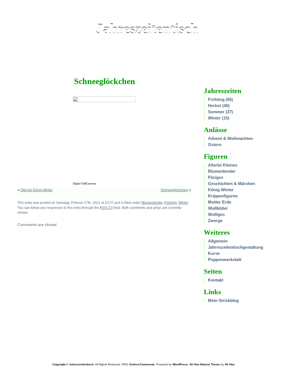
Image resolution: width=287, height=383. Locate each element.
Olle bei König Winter (36, 190)
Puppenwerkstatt (224, 259)
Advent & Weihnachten (230, 138)
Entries (134, 364)
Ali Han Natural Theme (204, 364)
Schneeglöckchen (174, 190)
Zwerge (215, 220)
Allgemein (218, 241)
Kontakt (215, 280)
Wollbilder (218, 208)
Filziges (215, 177)
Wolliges (216, 214)
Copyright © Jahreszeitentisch (73, 364)
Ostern (214, 144)
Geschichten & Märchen (231, 183)
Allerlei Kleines (222, 165)
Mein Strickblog (223, 300)
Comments (147, 364)
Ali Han (230, 364)
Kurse (214, 253)
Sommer (216, 111)
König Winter (221, 189)
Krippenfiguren (223, 195)
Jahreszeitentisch (147, 29)
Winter (183, 202)
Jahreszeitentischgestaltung (235, 247)
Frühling (170, 202)
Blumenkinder (152, 202)
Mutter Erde (219, 202)
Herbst (214, 105)
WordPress (180, 364)
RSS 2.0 (106, 207)
